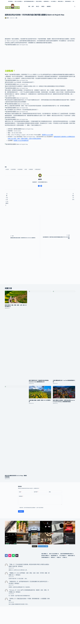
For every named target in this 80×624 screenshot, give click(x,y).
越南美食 (31, 169)
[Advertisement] (40, 29)
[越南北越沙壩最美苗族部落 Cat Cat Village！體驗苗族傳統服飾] (16, 430)
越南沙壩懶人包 (10, 1)
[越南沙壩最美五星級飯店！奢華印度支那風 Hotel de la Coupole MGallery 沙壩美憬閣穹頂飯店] (64, 392)
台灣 (32, 6)
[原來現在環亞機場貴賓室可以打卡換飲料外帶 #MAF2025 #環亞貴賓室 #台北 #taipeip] (46, 538)
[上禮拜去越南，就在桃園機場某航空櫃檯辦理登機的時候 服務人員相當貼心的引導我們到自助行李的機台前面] (34, 538)
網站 (50, 491)
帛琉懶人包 (59, 557)
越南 (25, 169)
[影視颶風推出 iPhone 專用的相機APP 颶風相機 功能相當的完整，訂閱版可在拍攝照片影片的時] (11, 538)
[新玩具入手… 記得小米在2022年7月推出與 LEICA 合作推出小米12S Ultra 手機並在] (57, 527)
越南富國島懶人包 (46, 1)
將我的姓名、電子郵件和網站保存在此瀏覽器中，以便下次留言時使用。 (32, 507)
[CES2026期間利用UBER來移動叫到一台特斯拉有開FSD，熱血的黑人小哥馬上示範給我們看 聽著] (46, 527)
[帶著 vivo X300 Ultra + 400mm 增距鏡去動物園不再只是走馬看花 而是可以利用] (22, 527)
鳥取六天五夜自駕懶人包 (18, 1)
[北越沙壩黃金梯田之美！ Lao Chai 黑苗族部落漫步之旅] (64, 335)
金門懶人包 (65, 557)
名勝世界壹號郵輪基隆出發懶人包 (29, 1)
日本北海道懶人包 (53, 1)
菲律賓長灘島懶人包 (68, 1)
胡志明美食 (20, 169)
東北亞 (37, 6)
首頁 (29, 6)
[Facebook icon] (39, 186)
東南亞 (42, 6)
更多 (73, 1)
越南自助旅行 (38, 169)
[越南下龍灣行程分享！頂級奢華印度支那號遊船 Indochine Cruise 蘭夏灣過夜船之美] (40, 335)
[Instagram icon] (41, 186)
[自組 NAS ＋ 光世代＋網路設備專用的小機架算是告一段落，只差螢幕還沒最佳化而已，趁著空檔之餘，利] (22, 538)
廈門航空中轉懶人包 (39, 1)
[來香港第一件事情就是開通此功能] (69, 538)
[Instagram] (9, 555)
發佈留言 (21, 511)
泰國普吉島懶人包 (60, 1)
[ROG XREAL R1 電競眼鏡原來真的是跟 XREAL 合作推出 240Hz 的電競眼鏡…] (34, 527)
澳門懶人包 (53, 557)
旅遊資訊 (49, 6)
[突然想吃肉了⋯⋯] (69, 527)
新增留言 (21, 496)
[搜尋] (74, 6)
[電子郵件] (16, 555)
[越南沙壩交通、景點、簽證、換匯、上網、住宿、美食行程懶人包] (16, 297)
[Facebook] (6, 555)
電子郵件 (36, 491)
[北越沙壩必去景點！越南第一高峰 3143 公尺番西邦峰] (40, 392)
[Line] (13, 555)
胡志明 (7, 169)
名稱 (20, 491)
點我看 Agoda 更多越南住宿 (21, 140)
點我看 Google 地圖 (47, 134)
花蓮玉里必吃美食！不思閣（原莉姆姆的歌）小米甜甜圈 (31, 598)
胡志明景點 (13, 169)
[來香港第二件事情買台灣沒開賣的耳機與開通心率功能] (57, 538)
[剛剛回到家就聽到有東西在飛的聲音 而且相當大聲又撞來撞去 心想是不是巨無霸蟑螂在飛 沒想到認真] (11, 527)
